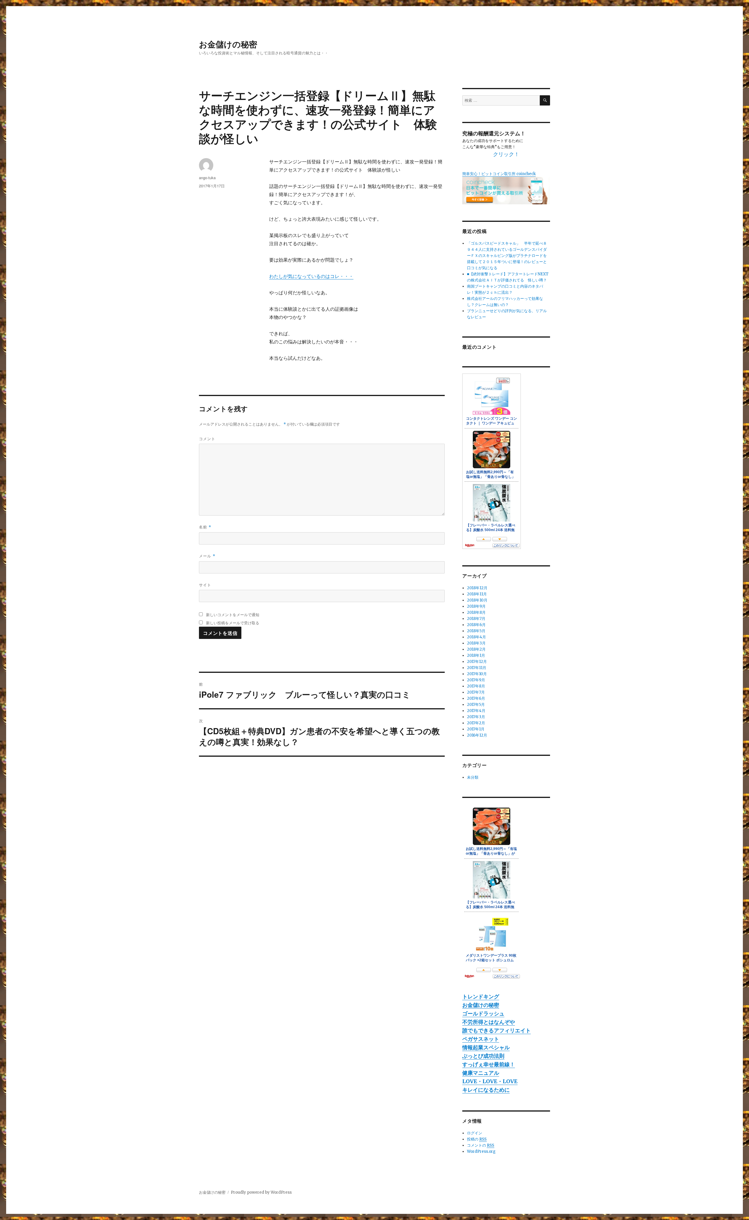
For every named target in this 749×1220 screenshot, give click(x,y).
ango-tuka (207, 177)
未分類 (472, 777)
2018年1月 (476, 655)
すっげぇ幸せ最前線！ (488, 1064)
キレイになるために (486, 1089)
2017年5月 (476, 704)
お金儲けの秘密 (228, 44)
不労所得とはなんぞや (488, 1022)
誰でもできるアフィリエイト (496, 1030)
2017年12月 (477, 661)
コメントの (480, 1145)
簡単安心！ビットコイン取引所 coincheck (499, 173)
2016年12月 (477, 735)
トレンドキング (480, 996)
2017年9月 (476, 680)
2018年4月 (476, 637)
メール (207, 556)
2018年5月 (476, 630)
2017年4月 (476, 710)
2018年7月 (476, 618)
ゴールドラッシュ (483, 1013)
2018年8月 (476, 612)
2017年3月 (476, 716)
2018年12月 (477, 587)
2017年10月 (477, 673)
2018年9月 (476, 606)
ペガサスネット (480, 1039)
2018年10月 (477, 600)
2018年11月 (477, 594)
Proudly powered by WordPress (261, 1192)
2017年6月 (476, 698)
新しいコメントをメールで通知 (232, 614)
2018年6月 (476, 624)
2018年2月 (476, 649)
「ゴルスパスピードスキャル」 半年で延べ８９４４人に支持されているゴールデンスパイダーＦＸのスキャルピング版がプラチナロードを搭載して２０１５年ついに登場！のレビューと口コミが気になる (507, 255)
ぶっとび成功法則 (483, 1056)
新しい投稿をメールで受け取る (232, 622)
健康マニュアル (480, 1072)
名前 (205, 527)
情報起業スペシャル (486, 1047)
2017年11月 (476, 667)
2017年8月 (476, 686)
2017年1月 (476, 729)
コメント (207, 438)
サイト (205, 584)
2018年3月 (476, 643)
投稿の (477, 1139)
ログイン (474, 1133)
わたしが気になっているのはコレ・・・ (311, 276)
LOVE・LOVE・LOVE (490, 1081)
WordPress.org (481, 1151)
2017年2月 (476, 722)
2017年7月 (476, 692)
